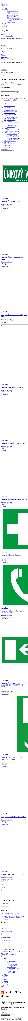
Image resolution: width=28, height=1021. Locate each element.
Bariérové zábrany (11, 16)
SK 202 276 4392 (10, 907)
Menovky (6, 128)
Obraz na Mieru (11, 22)
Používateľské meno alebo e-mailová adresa (12, 38)
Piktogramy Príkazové (12, 135)
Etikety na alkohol (11, 117)
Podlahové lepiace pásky (10, 141)
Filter (17, 92)
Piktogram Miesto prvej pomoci (11, 555)
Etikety (8, 12)
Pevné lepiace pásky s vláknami (11, 131)
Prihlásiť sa (3, 45)
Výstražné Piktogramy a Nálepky (15, 19)
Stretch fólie (7, 145)
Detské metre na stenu (9, 113)
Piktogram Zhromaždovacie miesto (12, 387)
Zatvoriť (3, 986)
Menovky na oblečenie (12, 20)
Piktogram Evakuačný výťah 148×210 (13, 443)
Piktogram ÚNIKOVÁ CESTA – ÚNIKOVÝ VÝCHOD (11, 758)
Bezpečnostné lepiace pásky (11, 110)
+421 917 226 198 (5, 940)
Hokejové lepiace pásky (9, 120)
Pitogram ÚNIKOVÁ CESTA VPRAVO (13, 874)
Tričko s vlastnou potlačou (13, 18)
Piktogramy (8, 82)
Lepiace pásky (7, 121)
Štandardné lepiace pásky (10, 143)
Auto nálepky (7, 107)
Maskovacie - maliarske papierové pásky (17, 122)
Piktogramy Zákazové (12, 139)
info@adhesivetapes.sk (6, 931)
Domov (3, 82)
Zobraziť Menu (4, 149)
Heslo (2, 43)
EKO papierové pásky (12, 15)
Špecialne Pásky (11, 127)
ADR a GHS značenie (9, 106)
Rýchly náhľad (4, 198)
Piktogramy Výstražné (12, 136)
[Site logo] (5, 5)
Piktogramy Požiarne (12, 134)
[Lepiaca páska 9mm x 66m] (11, 98)
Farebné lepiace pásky (9, 118)
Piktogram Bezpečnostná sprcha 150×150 (14, 499)
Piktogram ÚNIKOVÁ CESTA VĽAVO (13, 817)
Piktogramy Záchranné (12, 138)
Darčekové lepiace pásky (10, 111)
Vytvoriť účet (9, 36)
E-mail (2, 1012)
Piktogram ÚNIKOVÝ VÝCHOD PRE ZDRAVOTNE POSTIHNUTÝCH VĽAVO (13, 685)
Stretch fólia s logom (12, 13)
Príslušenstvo (7, 142)
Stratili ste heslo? (5, 48)
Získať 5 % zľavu (5, 1015)
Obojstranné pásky (11, 125)
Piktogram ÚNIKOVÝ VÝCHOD (11, 201)
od (8, 954)
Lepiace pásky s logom (12, 11)
